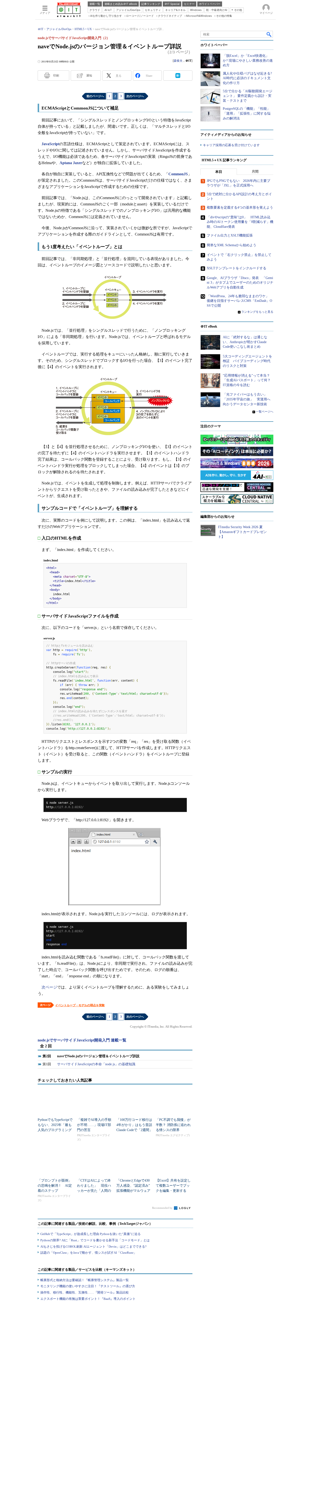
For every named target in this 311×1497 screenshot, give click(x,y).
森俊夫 (178, 60)
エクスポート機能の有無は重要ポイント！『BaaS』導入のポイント (88, 1299)
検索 (269, 34)
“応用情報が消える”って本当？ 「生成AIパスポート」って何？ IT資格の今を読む (248, 380)
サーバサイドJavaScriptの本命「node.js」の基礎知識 (96, 1064)
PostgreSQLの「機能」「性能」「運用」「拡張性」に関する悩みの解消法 (246, 113)
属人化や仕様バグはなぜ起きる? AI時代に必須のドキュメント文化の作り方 (247, 78)
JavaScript (50, 144)
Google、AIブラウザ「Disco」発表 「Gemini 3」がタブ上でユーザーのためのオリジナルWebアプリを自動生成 (240, 282)
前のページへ (95, 96)
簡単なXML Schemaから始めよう (231, 245)
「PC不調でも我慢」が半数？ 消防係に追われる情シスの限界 (173, 1125)
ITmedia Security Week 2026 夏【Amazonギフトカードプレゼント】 (242, 531)
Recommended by (162, 1207)
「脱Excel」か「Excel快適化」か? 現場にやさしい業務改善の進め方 (248, 60)
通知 (89, 75)
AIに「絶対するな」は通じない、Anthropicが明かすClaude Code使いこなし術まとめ (245, 341)
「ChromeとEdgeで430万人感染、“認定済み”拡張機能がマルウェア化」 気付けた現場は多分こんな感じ (133, 1191)
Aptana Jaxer (71, 163)
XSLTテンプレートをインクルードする (236, 268)
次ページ (49, 987)
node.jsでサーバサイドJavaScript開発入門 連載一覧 (82, 1040)
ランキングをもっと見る (257, 311)
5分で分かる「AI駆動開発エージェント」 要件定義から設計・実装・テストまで (247, 95)
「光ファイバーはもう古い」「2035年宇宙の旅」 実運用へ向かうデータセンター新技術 (246, 399)
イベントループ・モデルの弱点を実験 (80, 1005)
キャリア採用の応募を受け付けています (231, 145)
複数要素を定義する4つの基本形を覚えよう (240, 207)
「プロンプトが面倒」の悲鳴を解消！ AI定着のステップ (55, 1186)
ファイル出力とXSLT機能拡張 (230, 235)
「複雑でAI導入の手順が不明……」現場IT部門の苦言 (94, 1125)
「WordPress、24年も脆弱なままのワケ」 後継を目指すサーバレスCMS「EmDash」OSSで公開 (239, 300)
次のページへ (135, 96)
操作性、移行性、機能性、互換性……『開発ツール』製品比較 (84, 1292)
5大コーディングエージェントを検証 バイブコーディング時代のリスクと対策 (247, 361)
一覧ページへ (264, 411)
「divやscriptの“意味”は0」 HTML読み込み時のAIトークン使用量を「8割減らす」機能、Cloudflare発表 (240, 221)
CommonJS (178, 174)
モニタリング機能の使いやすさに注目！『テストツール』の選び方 (87, 1286)
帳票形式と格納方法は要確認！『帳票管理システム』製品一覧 (84, 1280)
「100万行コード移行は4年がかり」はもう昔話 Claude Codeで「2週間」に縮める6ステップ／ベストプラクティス (136, 1130)
